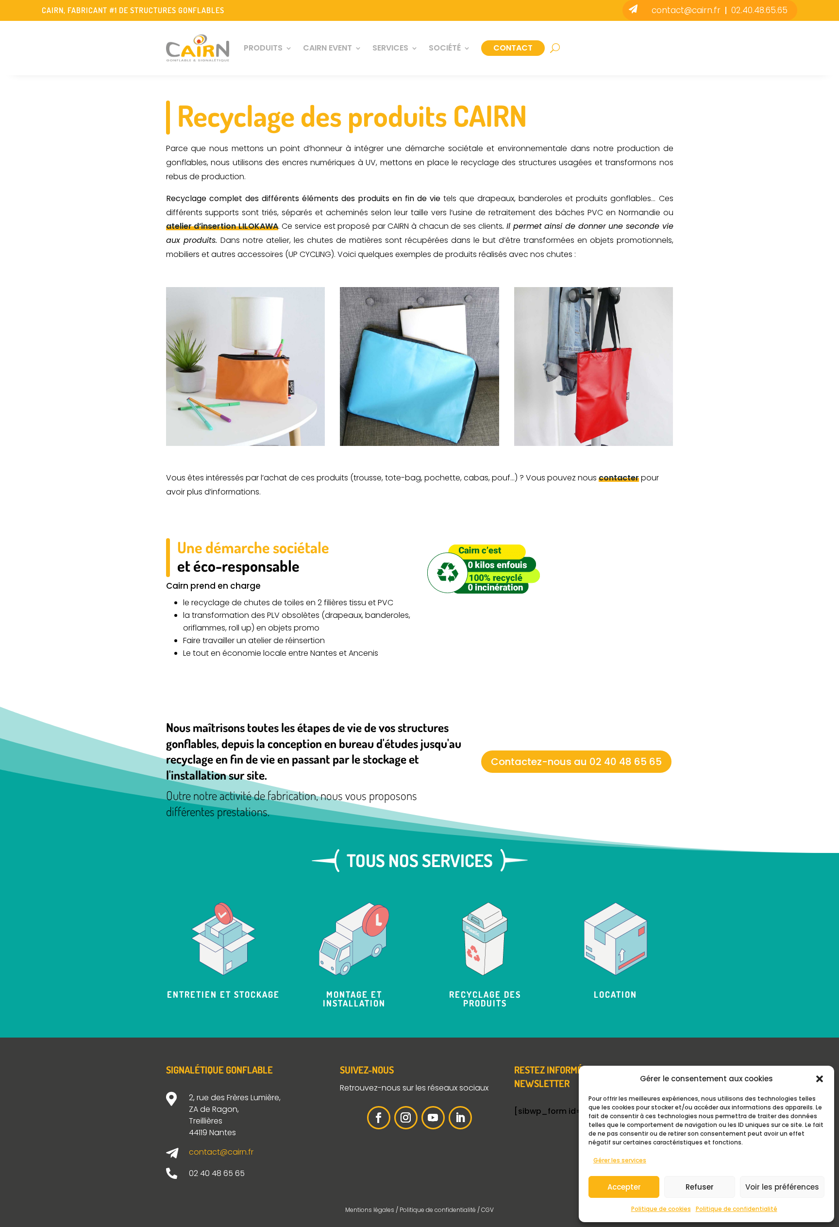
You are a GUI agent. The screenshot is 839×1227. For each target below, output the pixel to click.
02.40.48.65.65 (759, 10)
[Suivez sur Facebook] (378, 1117)
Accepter (624, 1187)
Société (445, 47)
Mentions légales (369, 1210)
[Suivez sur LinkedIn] (460, 1117)
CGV (487, 1210)
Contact (513, 47)
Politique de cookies (661, 1209)
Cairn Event (327, 47)
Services (390, 47)
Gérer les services (619, 1160)
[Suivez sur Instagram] (406, 1117)
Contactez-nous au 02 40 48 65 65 (576, 761)
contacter (619, 477)
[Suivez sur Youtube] (433, 1117)
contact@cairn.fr (686, 10)
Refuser (700, 1187)
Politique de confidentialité (736, 1209)
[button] (819, 1079)
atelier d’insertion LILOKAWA (222, 226)
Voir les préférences (782, 1187)
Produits (263, 47)
